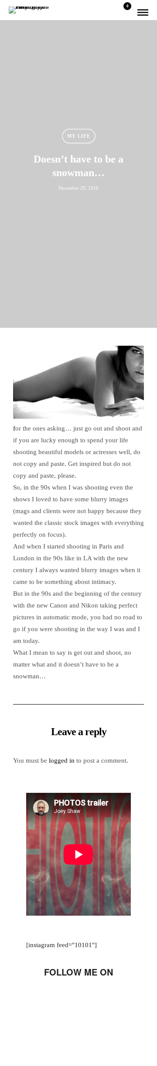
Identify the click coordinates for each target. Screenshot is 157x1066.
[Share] (112, 12)
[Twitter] (56, 998)
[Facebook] (41, 998)
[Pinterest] (101, 998)
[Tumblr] (86, 998)
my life (78, 136)
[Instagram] (116, 998)
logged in (62, 760)
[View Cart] (124, 12)
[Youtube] (71, 998)
